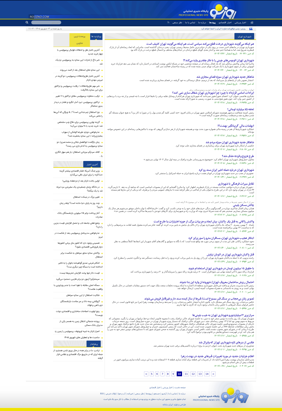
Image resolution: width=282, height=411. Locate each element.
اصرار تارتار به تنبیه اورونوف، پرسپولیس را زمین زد (77, 331)
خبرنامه (130, 393)
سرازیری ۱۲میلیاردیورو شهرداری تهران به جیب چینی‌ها (223, 315)
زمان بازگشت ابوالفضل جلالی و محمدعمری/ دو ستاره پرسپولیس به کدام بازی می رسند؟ (80, 144)
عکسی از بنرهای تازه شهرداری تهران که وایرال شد (226, 342)
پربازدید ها (96, 36)
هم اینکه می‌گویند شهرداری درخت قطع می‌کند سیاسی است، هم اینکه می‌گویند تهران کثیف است (200, 44)
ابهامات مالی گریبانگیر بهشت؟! (236, 126)
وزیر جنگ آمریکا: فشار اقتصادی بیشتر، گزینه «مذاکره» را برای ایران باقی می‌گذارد (81, 173)
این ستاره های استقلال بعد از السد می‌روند (80, 70)
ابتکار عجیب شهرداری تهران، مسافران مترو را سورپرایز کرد (221, 238)
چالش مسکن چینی (243, 205)
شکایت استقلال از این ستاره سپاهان (83, 295)
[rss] (168, 22)
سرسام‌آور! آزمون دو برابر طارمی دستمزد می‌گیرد (78, 279)
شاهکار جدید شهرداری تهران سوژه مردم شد (230, 142)
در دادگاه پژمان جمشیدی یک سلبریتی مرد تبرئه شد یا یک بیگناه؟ (79, 189)
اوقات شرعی (111, 393)
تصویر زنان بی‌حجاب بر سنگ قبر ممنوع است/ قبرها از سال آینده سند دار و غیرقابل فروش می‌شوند (199, 299)
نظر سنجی (177, 22)
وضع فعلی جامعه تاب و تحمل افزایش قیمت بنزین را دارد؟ (78, 225)
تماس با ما (190, 22)
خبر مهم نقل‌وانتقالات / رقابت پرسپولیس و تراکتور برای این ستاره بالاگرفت (78, 88)
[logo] (221, 394)
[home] (251, 22)
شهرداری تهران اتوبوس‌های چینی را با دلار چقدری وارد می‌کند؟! (218, 60)
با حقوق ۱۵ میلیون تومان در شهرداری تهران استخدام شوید (221, 268)
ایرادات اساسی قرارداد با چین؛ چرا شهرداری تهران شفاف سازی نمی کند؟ (213, 93)
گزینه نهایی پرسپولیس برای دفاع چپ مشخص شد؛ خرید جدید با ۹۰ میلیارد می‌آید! (80, 124)
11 (186, 374)
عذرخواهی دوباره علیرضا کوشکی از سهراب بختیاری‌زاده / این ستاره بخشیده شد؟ (82, 134)
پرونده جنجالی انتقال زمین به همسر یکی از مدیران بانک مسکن (81, 323)
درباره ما (202, 22)
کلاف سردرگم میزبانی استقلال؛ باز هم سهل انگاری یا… (79, 154)
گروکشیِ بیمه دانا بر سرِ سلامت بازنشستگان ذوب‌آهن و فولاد (81, 303)
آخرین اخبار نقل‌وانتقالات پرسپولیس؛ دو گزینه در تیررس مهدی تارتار (79, 78)
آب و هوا (121, 393)
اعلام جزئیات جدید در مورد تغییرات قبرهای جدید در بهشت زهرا (217, 356)
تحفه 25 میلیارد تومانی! (240, 109)
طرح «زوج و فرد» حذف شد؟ (238, 156)
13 (200, 374)
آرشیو (164, 393)
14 (207, 374)
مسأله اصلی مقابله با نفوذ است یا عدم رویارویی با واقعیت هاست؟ (78, 287)
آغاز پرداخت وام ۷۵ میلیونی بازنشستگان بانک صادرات (80, 215)
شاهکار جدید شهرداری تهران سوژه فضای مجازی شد (225, 77)
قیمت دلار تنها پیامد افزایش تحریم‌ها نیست (80, 273)
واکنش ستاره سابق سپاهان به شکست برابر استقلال (82, 255)
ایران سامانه (168, 404)
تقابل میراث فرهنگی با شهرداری (236, 184)
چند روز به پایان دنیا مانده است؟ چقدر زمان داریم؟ (81, 205)
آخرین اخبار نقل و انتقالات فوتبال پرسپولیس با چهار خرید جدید (80, 52)
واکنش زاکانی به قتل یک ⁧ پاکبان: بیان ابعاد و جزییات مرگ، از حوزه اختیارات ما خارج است (204, 222)
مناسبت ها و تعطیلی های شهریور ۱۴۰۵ (82, 337)
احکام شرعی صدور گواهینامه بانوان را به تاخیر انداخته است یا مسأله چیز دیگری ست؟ (80, 265)
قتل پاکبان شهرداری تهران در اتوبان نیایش (230, 255)
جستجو (157, 393)
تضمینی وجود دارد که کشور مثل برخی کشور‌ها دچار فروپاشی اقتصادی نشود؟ (80, 245)
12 (193, 374)
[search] (28, 22)
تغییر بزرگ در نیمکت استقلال (86, 197)
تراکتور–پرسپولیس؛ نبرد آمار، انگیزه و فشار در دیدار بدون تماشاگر (78, 104)
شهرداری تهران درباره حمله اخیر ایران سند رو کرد (226, 170)
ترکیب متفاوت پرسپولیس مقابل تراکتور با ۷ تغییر (78, 96)
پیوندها (212, 22)
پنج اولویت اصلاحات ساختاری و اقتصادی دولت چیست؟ (79, 313)
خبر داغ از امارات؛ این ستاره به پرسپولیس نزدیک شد (79, 62)
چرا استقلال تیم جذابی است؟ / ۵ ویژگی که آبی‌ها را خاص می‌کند (78, 114)
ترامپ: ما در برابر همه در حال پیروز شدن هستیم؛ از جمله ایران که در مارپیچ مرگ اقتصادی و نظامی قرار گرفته (78, 354)
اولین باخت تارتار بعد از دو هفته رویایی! (81, 181)
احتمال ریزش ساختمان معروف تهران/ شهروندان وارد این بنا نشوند (217, 282)
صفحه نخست (180, 387)
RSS (102, 393)
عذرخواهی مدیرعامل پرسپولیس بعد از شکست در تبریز (79, 235)
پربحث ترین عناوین (79, 40)
